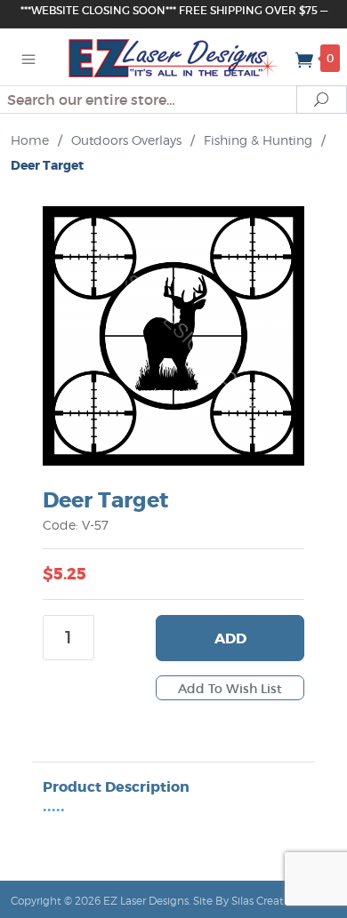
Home (30, 140)
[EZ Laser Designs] (173, 57)
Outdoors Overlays (126, 140)
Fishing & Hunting (258, 140)
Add (230, 638)
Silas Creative (264, 900)
